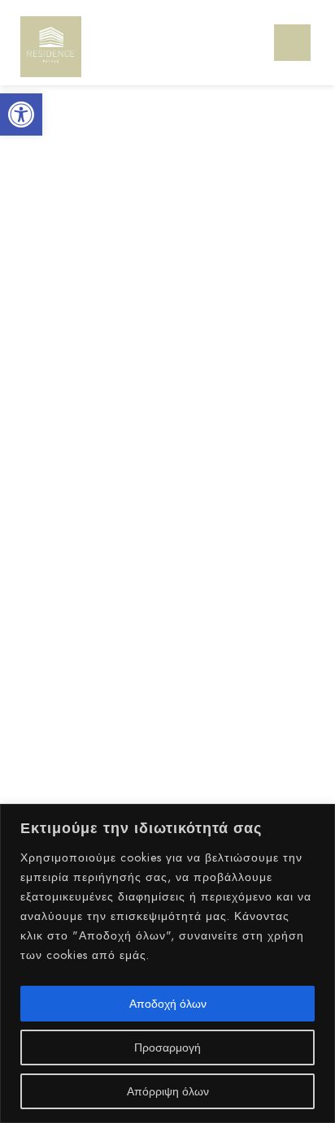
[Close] (318, 817)
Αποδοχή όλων (168, 1004)
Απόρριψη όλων (168, 1091)
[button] (21, 114)
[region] (167, 963)
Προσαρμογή (167, 1047)
